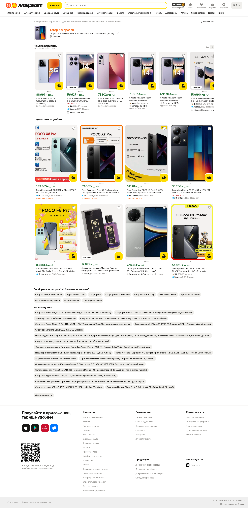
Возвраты (140, 434)
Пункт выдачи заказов (196, 430)
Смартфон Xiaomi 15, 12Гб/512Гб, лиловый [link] (46, 99)
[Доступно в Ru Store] (54, 431)
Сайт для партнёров (144, 478)
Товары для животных (93, 477)
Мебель (86, 422)
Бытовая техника (91, 426)
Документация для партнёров (149, 473)
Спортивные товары (92, 473)
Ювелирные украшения (94, 490)
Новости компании (195, 417)
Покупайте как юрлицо (146, 426)
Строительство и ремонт (94, 482)
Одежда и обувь (90, 439)
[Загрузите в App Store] (26, 431)
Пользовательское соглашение (36, 502)
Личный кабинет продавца (147, 465)
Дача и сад (88, 460)
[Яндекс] (241, 504)
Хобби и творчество (92, 456)
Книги (86, 465)
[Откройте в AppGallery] (45, 431)
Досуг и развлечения (93, 417)
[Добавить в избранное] (60, 56)
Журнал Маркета (143, 439)
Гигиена (86, 430)
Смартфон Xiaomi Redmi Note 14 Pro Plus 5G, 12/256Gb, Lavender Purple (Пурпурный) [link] (141, 99)
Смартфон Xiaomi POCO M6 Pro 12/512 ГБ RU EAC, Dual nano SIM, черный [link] (191, 191)
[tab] (14, 13)
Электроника (89, 434)
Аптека (86, 447)
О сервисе (140, 430)
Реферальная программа (197, 422)
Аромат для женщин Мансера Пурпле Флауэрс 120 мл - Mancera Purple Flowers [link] (100, 269)
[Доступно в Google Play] (35, 431)
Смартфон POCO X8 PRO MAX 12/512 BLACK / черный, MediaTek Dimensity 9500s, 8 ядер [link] (189, 269)
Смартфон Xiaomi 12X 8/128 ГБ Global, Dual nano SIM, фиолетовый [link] (110, 99)
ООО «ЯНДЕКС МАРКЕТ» (233, 500)
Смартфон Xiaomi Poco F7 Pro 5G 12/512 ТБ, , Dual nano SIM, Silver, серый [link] (145, 269)
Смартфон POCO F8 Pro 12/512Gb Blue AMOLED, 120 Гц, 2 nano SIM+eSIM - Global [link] (55, 269)
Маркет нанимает (194, 434)
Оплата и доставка (144, 422)
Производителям (194, 426)
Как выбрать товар (144, 417)
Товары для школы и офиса (95, 469)
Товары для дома (91, 443)
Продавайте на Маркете (146, 469)
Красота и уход (90, 452)
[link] (49, 294)
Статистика (12, 502)
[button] (206, 465)
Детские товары (90, 486)
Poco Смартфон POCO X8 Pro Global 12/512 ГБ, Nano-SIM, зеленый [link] (56, 191)
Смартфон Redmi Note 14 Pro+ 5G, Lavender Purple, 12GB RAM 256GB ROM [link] (202, 99)
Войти (236, 5)
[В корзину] (59, 86)
